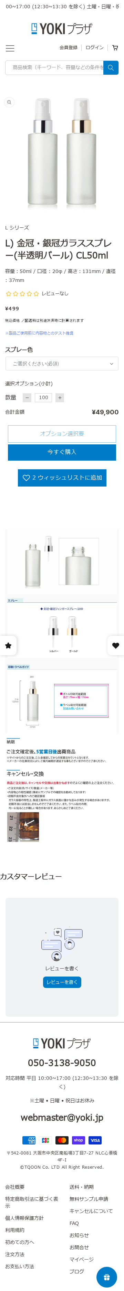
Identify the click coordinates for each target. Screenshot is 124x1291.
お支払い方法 (19, 1266)
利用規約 (14, 1230)
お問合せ (79, 1247)
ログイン (95, 47)
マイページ (82, 1259)
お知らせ (79, 1235)
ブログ (77, 1271)
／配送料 (28, 320)
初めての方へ (19, 1242)
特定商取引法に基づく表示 (31, 1203)
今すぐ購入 (62, 452)
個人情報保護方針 (24, 1218)
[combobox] (62, 67)
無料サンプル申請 (89, 1199)
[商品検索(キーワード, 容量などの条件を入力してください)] (110, 68)
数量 (10, 398)
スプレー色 (19, 350)
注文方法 (14, 1254)
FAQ (74, 1223)
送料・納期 (82, 1187)
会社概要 (14, 1187)
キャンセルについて (91, 1211)
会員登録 (69, 47)
